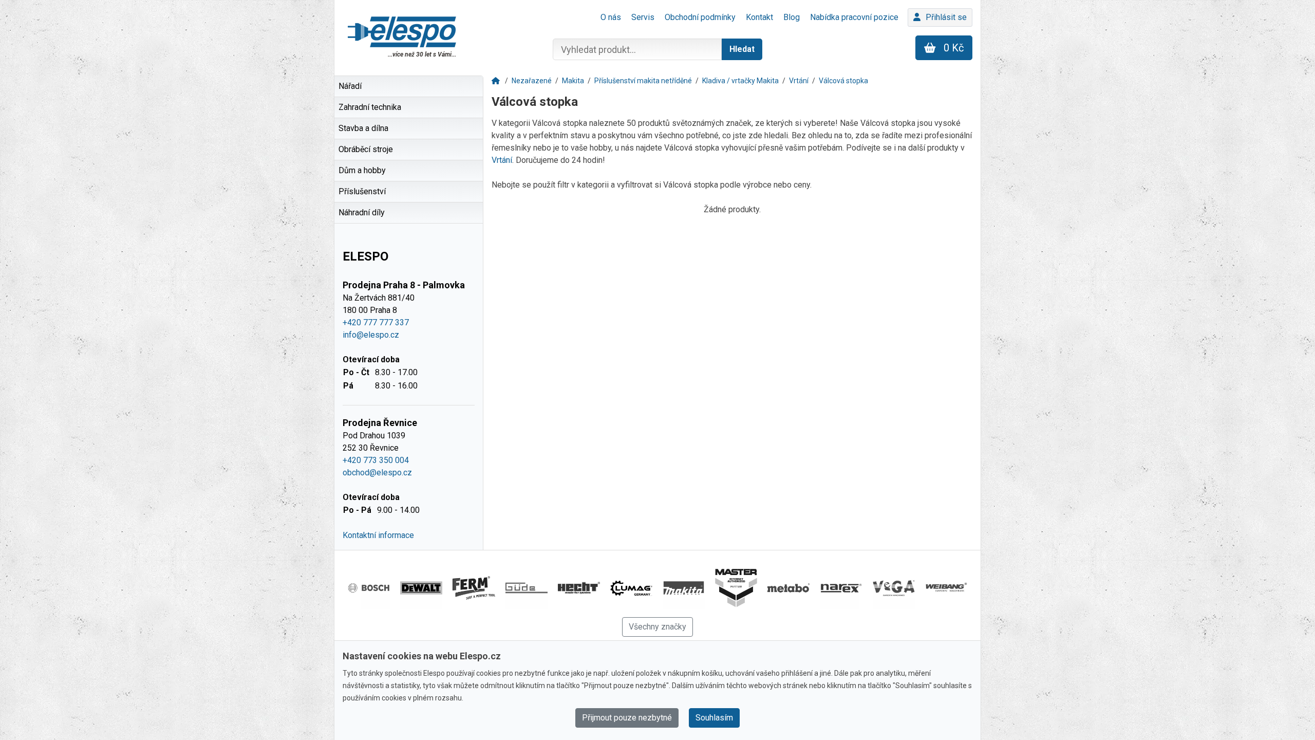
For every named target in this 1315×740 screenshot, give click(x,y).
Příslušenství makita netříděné (643, 81)
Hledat (742, 49)
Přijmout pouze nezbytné (627, 718)
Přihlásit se (946, 17)
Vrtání (799, 81)
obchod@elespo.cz (377, 472)
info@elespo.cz (371, 335)
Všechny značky (657, 627)
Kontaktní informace (378, 535)
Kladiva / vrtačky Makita (740, 81)
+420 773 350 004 (376, 460)
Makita (573, 81)
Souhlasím (714, 718)
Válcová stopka (843, 81)
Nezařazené (532, 81)
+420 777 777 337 (376, 322)
